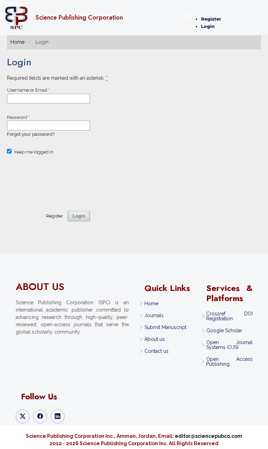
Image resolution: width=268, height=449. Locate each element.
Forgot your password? (30, 134)
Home (17, 42)
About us (154, 339)
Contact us (156, 351)
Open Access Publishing (229, 361)
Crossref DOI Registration (229, 316)
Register (211, 19)
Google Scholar (224, 330)
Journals (154, 315)
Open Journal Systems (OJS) (229, 345)
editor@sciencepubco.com (208, 436)
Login (208, 26)
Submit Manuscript (165, 327)
